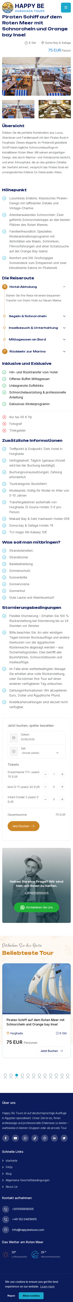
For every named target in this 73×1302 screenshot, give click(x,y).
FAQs (9, 1167)
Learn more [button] (47, 1286)
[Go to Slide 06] (33, 1075)
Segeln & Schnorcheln (28, 316)
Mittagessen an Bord (27, 339)
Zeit (23, 748)
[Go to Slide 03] (16, 1075)
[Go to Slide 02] (11, 1075)
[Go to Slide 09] (50, 1075)
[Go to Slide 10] (56, 1075)
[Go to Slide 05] (28, 1075)
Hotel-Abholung (23, 287)
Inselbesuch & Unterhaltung (33, 328)
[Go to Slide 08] (45, 1075)
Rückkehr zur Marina (28, 351)
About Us (12, 1186)
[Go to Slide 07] (39, 1075)
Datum (25, 734)
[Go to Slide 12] (67, 1075)
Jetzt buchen (20, 826)
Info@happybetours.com (28, 1230)
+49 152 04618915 (24, 1219)
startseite (11, 1160)
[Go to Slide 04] (22, 1075)
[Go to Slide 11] (62, 1075)
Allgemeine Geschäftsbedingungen (28, 1180)
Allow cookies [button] (31, 1295)
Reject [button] (11, 1295)
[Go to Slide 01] (5, 1075)
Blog (9, 1173)
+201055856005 (36, 893)
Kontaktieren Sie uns (39, 907)
